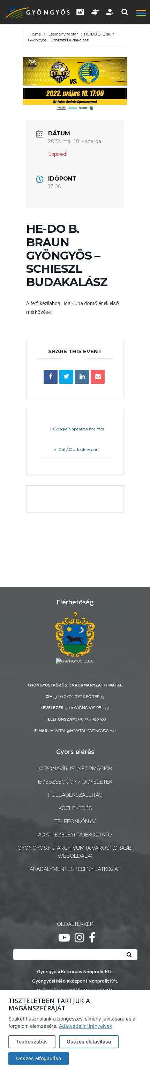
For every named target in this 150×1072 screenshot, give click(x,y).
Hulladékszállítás (75, 795)
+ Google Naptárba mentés (77, 428)
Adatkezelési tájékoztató (75, 835)
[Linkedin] (82, 377)
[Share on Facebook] (51, 377)
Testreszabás (32, 1042)
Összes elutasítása (89, 1042)
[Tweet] (66, 377)
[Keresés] (124, 12)
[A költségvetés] (110, 12)
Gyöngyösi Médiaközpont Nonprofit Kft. (75, 981)
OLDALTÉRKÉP (75, 924)
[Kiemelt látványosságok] (95, 12)
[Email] (98, 377)
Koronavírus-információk (75, 768)
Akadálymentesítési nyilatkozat (75, 869)
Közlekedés (75, 808)
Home (36, 34)
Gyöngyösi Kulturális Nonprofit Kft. (75, 971)
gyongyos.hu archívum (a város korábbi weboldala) (75, 852)
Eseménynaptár (63, 34)
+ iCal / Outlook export (76, 449)
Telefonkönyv (75, 821)
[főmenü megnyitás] (142, 13)
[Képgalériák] (80, 12)
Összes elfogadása (38, 1058)
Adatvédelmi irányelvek (85, 1026)
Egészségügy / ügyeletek (75, 782)
